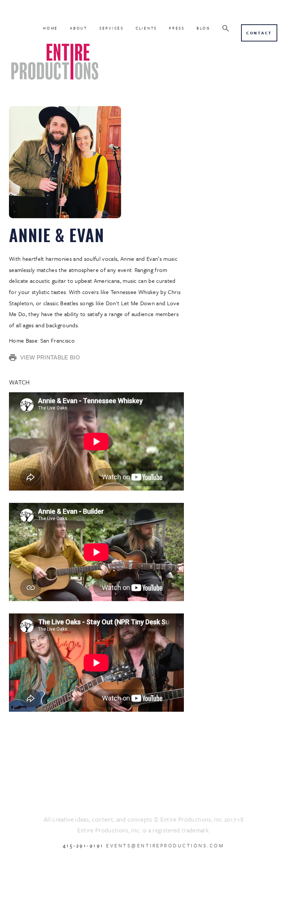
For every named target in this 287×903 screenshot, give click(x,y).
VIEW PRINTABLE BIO (50, 357)
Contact (259, 33)
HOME (50, 28)
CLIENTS (146, 28)
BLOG (203, 28)
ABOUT (78, 28)
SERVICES (111, 28)
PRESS (177, 28)
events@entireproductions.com (165, 845)
